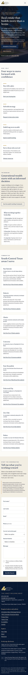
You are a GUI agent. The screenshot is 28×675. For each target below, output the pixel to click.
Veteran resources (8, 158)
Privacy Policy (4, 617)
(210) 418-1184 (15, 55)
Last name (6, 508)
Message (5, 546)
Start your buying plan (9, 96)
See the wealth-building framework (12, 204)
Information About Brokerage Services (11, 612)
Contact (3, 624)
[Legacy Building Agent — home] (5, 3)
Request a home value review (11, 117)
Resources (4, 636)
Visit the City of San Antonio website (13, 284)
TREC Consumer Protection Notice (10, 614)
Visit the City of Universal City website (13, 404)
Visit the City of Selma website (11, 447)
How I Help (4, 631)
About (2, 634)
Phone (7, 523)
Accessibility (4, 622)
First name (6, 501)
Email (5, 516)
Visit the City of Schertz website (11, 308)
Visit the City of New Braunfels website (13, 380)
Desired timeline (7, 538)
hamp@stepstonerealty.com (8, 598)
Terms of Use (4, 619)
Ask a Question (7, 51)
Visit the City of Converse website (12, 357)
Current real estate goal (9, 531)
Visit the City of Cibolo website (11, 333)
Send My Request (9, 573)
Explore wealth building (9, 137)
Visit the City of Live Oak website (12, 426)
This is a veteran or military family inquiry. (14, 561)
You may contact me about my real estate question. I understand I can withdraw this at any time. (14, 567)
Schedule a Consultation (9, 46)
